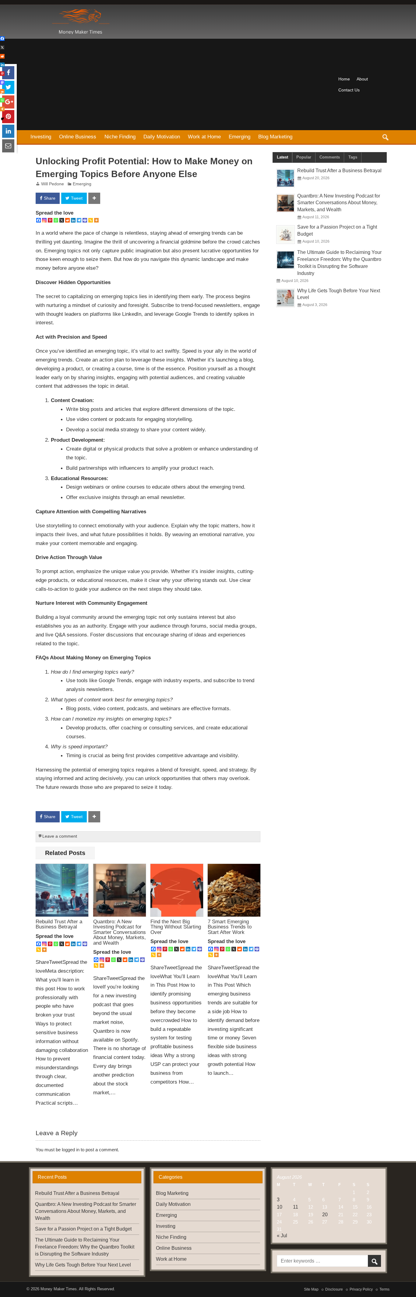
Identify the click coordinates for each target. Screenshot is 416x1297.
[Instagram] (44, 220)
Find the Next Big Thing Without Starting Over (175, 926)
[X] (61, 220)
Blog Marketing (275, 137)
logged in (70, 1149)
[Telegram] (79, 220)
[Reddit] (67, 220)
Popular (303, 157)
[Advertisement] (180, 84)
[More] (96, 220)
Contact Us (349, 89)
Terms (384, 1289)
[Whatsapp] (56, 220)
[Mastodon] (2, 82)
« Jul (282, 1235)
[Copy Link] (90, 220)
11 (295, 1207)
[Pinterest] (50, 220)
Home (344, 79)
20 (325, 1214)
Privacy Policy (361, 1289)
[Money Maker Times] (79, 11)
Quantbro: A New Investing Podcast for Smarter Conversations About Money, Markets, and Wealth (119, 932)
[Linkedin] (73, 220)
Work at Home (204, 137)
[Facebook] (38, 220)
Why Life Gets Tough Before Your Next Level (83, 1264)
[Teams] (85, 220)
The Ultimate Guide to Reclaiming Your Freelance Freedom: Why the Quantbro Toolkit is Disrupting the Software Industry (84, 1246)
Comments (329, 157)
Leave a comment (59, 836)
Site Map (311, 1289)
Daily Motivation (161, 137)
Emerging (239, 137)
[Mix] (2, 91)
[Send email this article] (8, 145)
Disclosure (334, 1289)
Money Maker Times (59, 1289)
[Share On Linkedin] (8, 131)
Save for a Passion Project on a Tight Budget (83, 1228)
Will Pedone (52, 184)
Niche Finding (120, 137)
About (362, 79)
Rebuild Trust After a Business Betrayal (59, 924)
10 (279, 1207)
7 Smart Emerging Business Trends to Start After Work (230, 926)
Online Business (77, 137)
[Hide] (2, 118)
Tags (352, 157)
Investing (40, 137)
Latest (282, 157)
